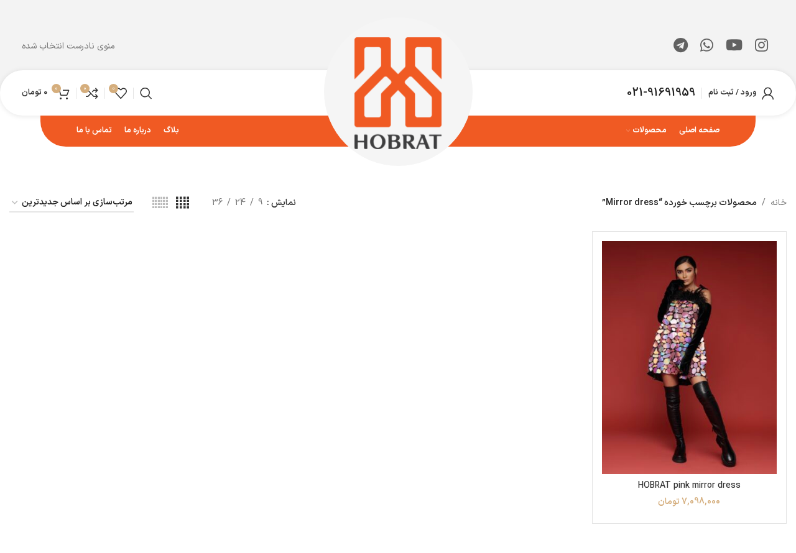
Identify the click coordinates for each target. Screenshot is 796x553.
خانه (779, 202)
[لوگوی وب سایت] (398, 92)
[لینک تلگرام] (680, 47)
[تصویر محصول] (689, 357)
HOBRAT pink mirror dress (689, 485)
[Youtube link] (734, 47)
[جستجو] (146, 93)
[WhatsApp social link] (707, 47)
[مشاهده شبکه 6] (160, 203)
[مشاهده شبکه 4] (182, 203)
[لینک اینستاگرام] (761, 47)
